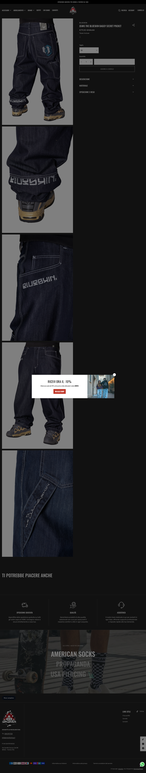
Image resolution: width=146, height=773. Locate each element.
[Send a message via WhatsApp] (142, 764)
